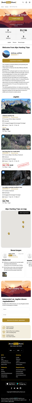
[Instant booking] (3, 136)
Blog (2, 359)
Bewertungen (21, 42)
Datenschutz (4, 375)
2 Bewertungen (14, 117)
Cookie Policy (4, 376)
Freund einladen (20, 373)
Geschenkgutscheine (21, 375)
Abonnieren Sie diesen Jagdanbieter (16, 320)
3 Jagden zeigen (16, 18)
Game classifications (21, 362)
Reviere (14, 42)
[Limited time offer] (3, 101)
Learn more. (11, 401)
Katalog (3, 371)
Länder (17, 357)
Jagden (9, 42)
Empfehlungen (19, 371)
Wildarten (18, 359)
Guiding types (19, 364)
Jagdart (18, 361)
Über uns (3, 357)
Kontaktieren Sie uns (6, 362)
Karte (2, 369)
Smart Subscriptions (21, 369)
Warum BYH (4, 364)
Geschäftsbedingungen (6, 373)
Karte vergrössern (24, 212)
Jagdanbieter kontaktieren (16, 60)
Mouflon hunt (6, 260)
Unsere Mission (4, 361)
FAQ (17, 376)
